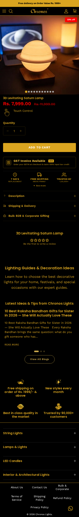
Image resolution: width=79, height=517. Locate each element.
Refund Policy (62, 498)
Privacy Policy (39, 507)
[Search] (12, 11)
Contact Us (39, 487)
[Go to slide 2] (41, 351)
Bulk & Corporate (62, 487)
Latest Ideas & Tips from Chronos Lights (39, 303)
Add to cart (39, 147)
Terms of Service (16, 498)
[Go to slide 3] (44, 351)
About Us (17, 487)
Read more (12, 344)
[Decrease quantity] (6, 131)
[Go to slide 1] (36, 351)
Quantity (9, 123)
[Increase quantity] (21, 131)
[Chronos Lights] (39, 11)
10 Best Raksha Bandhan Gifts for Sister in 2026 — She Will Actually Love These (39, 313)
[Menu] (4, 11)
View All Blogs (39, 359)
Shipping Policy (39, 498)
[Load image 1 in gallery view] (39, 55)
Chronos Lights (43, 514)
